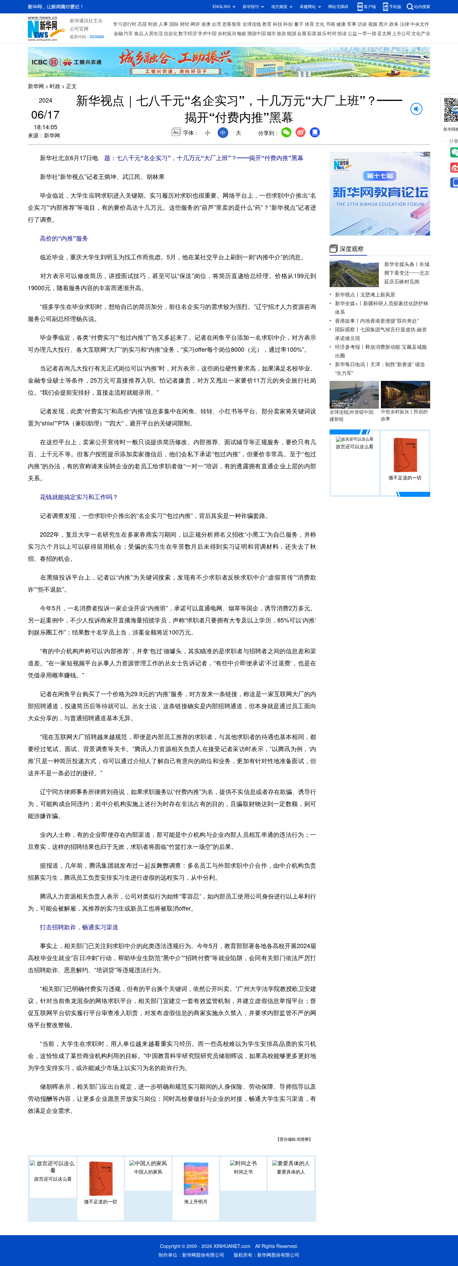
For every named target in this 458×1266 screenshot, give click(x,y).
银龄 (241, 33)
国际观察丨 (347, 329)
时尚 (332, 33)
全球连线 (251, 24)
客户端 (370, 6)
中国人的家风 (148, 1172)
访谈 (362, 24)
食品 (139, 33)
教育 (267, 24)
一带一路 (367, 33)
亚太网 (384, 33)
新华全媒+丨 (349, 303)
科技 (277, 24)
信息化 (171, 33)
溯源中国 (256, 33)
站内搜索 (422, 6)
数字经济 (187, 33)
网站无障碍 (338, 6)
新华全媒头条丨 (401, 264)
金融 (118, 33)
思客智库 (231, 24)
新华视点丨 (347, 294)
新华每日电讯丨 (352, 364)
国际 (174, 24)
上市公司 (401, 33)
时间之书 (243, 1172)
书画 (330, 24)
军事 (351, 24)
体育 (309, 24)
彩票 (312, 33)
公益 (352, 33)
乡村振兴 (227, 33)
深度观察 (352, 249)
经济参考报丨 (350, 346)
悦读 (342, 33)
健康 (341, 24)
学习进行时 (124, 24)
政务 (394, 24)
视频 (373, 24)
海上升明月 (196, 1201)
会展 (301, 33)
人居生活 (153, 33)
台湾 (216, 24)
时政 (153, 24)
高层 (142, 24)
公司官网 (79, 28)
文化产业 (420, 33)
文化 (320, 24)
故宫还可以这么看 (53, 1179)
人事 (163, 24)
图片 (383, 24)
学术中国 (207, 33)
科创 (288, 24)
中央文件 (419, 24)
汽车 (128, 33)
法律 (404, 24)
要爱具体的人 (291, 1172)
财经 (184, 24)
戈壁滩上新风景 (377, 294)
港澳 (206, 24)
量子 (298, 24)
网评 (195, 24)
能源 (291, 33)
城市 (271, 33)
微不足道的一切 (100, 1201)
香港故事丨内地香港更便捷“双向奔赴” (377, 320)
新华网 (36, 86)
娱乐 (322, 33)
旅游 (281, 33)
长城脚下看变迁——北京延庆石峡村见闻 (407, 273)
